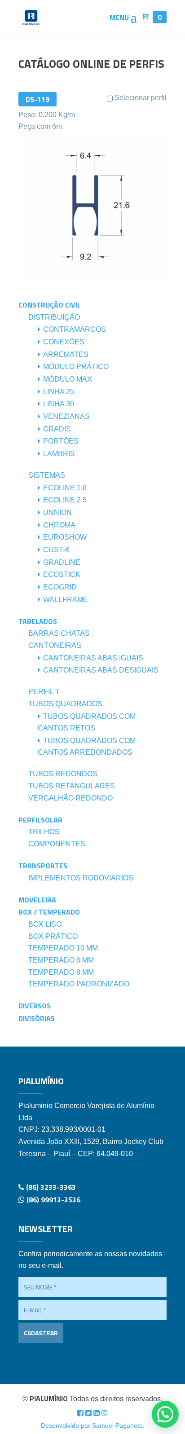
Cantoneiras (54, 645)
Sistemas (46, 475)
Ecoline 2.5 (65, 500)
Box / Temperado (49, 911)
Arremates (65, 354)
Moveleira (37, 899)
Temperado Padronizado (78, 984)
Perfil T (44, 691)
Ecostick (61, 574)
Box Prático (53, 936)
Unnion (57, 512)
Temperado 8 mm (61, 972)
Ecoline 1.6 (65, 488)
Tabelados (37, 621)
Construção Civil (49, 304)
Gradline (61, 562)
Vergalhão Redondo (70, 798)
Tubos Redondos (62, 774)
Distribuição (54, 317)
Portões (61, 441)
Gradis (57, 429)
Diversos (34, 1005)
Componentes (56, 844)
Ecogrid (60, 587)
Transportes (42, 865)
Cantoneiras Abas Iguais (93, 658)
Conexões (63, 342)
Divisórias (36, 1018)
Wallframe (65, 599)
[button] (165, 1414)
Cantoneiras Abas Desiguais (101, 670)
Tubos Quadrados (65, 704)
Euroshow (65, 537)
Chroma (59, 525)
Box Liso (45, 924)
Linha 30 (58, 404)
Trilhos (44, 832)
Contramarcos (74, 329)
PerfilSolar (40, 819)
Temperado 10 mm (63, 948)
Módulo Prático (76, 366)
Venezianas (66, 416)
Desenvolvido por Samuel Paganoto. (93, 1425)
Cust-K (56, 550)
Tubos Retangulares (71, 786)
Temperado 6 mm (61, 960)
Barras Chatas (59, 633)
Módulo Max (67, 379)
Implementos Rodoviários (80, 878)
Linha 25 (58, 392)
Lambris (59, 453)
